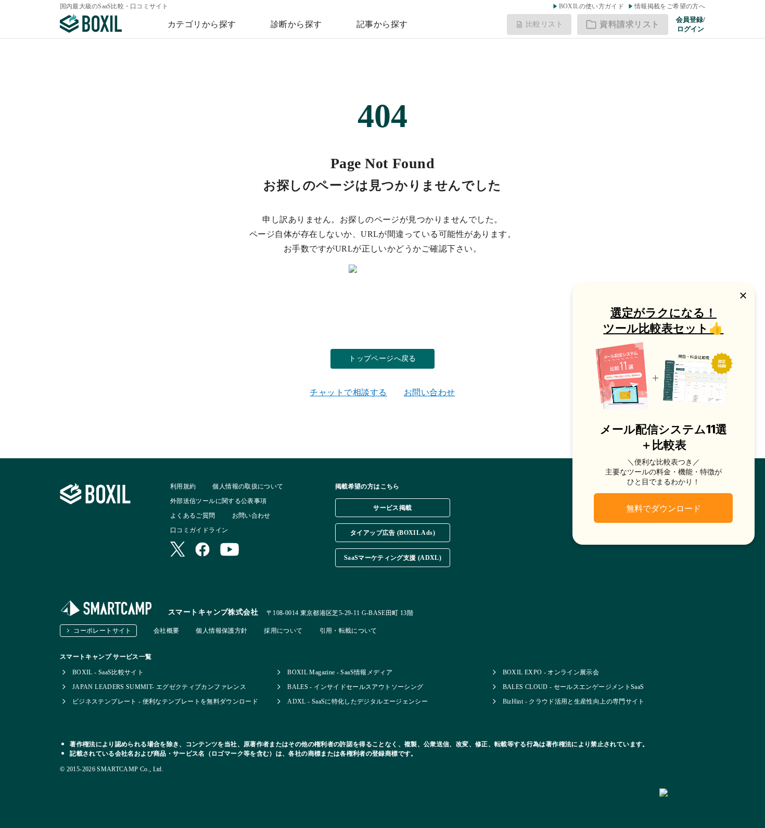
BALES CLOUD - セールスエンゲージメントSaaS (573, 687)
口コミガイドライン (199, 530)
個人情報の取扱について (247, 486)
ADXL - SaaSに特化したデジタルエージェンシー (357, 701)
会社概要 (166, 630)
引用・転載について (348, 630)
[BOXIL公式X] (177, 550)
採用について (283, 630)
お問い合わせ (429, 392)
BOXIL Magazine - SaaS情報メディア (339, 672)
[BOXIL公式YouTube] (229, 550)
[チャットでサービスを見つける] (708, 804)
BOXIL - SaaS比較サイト (108, 672)
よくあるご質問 (192, 515)
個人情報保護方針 (221, 630)
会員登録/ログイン (690, 24)
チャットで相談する (348, 392)
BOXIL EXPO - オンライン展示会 (551, 672)
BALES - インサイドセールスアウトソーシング (355, 687)
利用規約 (183, 486)
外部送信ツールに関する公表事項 (218, 501)
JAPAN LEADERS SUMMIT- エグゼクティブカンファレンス (159, 687)
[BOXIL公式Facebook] (202, 550)
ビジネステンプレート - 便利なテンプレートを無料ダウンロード (165, 701)
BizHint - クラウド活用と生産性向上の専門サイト (574, 701)
